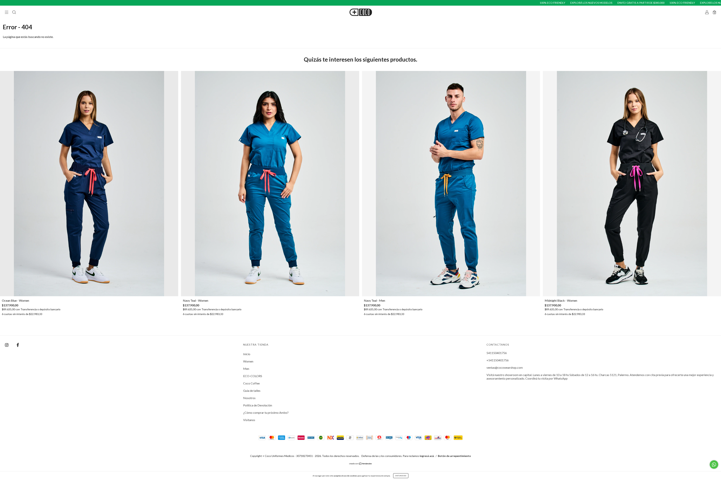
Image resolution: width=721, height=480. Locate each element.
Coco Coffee (251, 383)
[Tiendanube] (360, 464)
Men (246, 368)
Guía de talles (251, 390)
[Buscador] (14, 12)
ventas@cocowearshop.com (504, 367)
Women (248, 361)
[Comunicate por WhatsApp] (714, 464)
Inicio (246, 354)
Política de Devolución (257, 405)
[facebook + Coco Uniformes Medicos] (18, 345)
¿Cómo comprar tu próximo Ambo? (266, 412)
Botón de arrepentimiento (454, 455)
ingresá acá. (427, 455)
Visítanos (249, 420)
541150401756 (496, 353)
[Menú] (6, 12)
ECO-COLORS (252, 376)
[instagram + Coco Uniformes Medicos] (7, 345)
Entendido (400, 476)
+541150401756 (497, 360)
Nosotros (249, 398)
